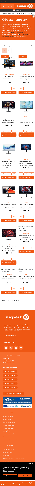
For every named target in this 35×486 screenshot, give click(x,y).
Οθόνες (18, 13)
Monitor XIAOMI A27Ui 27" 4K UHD (8, 205)
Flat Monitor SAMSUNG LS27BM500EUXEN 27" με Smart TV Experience (8, 278)
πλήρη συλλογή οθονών (18, 32)
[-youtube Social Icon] (21, 347)
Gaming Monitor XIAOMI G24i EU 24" (9, 247)
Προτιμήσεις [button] (9, 476)
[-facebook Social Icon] (6, 347)
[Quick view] (3, 88)
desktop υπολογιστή (8, 37)
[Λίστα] (9, 50)
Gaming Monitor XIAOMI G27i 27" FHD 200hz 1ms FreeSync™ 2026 (26, 163)
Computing (11, 13)
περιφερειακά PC (24, 34)
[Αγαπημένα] (14, 88)
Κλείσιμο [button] (30, 463)
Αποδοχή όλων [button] (25, 476)
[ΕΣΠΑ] (17, 406)
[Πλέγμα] (4, 50)
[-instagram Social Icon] (11, 347)
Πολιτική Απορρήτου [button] (8, 471)
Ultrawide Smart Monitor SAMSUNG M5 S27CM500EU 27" (26, 237)
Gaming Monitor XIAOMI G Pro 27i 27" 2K (26, 205)
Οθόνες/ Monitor (28, 13)
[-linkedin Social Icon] (16, 347)
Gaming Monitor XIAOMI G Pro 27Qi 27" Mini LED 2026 (8, 120)
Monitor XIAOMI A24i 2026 (26, 119)
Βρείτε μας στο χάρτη (10, 363)
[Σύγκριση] (8, 88)
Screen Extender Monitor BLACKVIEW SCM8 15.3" (26, 77)
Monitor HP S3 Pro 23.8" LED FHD (9, 162)
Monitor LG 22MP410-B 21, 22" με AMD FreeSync (26, 277)
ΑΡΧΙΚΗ (4, 13)
